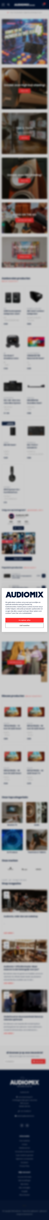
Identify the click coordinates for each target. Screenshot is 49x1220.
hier (17, 613)
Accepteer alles (24, 620)
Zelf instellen (24, 625)
